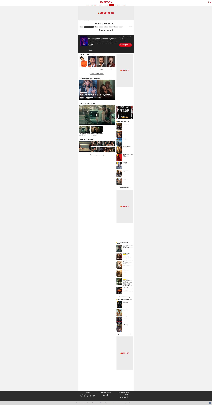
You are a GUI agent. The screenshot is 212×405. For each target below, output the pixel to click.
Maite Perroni (83, 67)
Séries (111, 5)
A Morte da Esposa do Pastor (128, 245)
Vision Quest (125, 162)
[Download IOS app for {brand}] (104, 394)
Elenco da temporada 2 (87, 54)
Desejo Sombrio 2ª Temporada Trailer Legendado (84, 134)
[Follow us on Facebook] (81, 395)
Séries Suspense (86, 20)
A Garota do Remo (126, 170)
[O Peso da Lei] (119, 290)
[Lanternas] (119, 281)
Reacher (124, 301)
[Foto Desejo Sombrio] (85, 146)
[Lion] (119, 273)
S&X (123, 261)
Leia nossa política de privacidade (127, 402)
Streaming (124, 5)
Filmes (87, 5)
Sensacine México (123, 397)
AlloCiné (118, 394)
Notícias (106, 5)
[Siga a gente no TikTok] (91, 395)
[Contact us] (94, 395)
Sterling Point (125, 324)
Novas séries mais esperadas (125, 187)
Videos (100, 5)
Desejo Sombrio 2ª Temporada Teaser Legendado (97, 134)
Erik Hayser (111, 67)
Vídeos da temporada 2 (87, 103)
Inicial (80, 20)
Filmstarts (126, 394)
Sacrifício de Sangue (126, 253)
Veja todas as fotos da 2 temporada (96, 155)
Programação (94, 5)
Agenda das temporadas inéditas (125, 334)
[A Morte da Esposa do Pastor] (119, 248)
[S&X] (119, 265)
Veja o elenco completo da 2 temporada (97, 73)
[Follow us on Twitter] (85, 395)
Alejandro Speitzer (92, 67)
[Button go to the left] (130, 26)
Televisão (117, 5)
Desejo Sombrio (92, 20)
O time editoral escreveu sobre (90, 78)
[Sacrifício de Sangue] (119, 256)
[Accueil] (106, 2)
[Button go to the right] (131, 26)
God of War (125, 138)
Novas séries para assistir (125, 296)
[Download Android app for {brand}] (107, 394)
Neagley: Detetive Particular (127, 146)
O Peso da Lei (125, 287)
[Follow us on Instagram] (88, 395)
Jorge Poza (101, 67)
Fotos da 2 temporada (87, 139)
